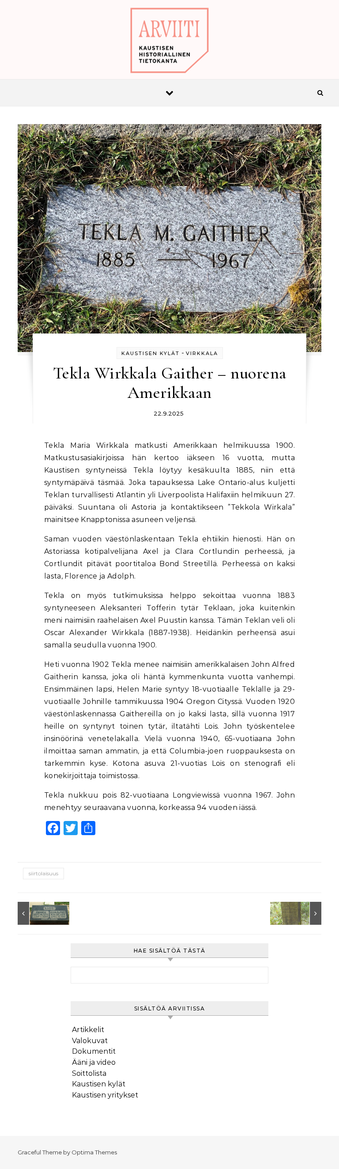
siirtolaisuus (43, 873)
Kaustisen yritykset (105, 1095)
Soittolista (89, 1073)
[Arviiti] (169, 42)
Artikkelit (88, 1029)
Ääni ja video (94, 1062)
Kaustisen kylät (150, 353)
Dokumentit (94, 1051)
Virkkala (202, 353)
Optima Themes (94, 1152)
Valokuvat (90, 1041)
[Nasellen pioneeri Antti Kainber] (301, 913)
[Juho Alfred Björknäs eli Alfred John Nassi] (37, 913)
